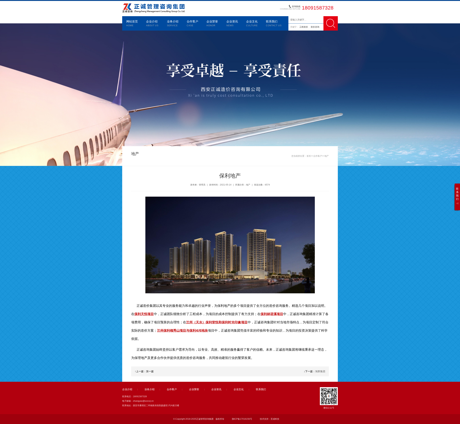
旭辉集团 (320, 371)
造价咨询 (315, 27)
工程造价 (304, 27)
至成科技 (275, 419)
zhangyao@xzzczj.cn (143, 401)
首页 (309, 156)
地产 (327, 156)
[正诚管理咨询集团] (154, 4)
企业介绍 (152, 23)
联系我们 (274, 23)
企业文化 (252, 23)
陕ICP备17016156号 (242, 419)
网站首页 (132, 23)
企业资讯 (232, 23)
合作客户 (192, 23)
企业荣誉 (212, 23)
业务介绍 (172, 23)
